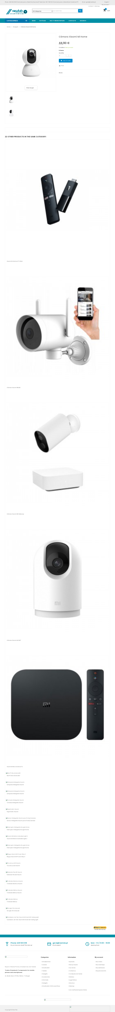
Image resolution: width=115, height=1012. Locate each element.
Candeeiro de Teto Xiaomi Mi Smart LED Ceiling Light (22, 919)
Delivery (71, 977)
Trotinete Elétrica (12, 901)
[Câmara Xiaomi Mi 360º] (57, 579)
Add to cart (66, 61)
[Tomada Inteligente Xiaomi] (15, 800)
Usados (44, 965)
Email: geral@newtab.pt (89, 2)
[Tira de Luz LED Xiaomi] (13, 863)
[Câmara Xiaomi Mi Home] (31, 99)
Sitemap (71, 986)
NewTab (15, 1010)
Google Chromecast (13, 910)
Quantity (61, 53)
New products (73, 965)
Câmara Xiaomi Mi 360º (14, 640)
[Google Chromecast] (13, 908)
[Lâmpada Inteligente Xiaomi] (15, 782)
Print (61, 66)
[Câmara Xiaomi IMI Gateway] (57, 453)
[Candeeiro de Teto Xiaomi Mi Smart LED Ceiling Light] (22, 917)
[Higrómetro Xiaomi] (12, 809)
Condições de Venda (75, 974)
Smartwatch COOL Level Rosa (51, 986)
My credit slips (100, 965)
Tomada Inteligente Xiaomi (15, 802)
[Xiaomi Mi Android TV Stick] (57, 200)
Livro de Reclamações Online (78, 990)
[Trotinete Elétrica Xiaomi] (14, 890)
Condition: (62, 47)
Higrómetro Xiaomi (12, 811)
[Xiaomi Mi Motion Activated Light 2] (17, 836)
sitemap (97, 6)
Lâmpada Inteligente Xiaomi (15, 784)
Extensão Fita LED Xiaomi (14, 874)
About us (71, 983)
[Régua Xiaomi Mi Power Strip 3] (16, 854)
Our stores (72, 968)
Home (9, 27)
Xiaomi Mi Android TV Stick (15, 261)
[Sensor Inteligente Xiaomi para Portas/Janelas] (21, 818)
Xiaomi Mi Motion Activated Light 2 (17, 838)
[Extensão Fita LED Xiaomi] (14, 872)
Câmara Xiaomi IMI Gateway (15, 514)
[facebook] (5, 980)
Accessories (46, 977)
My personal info (101, 971)
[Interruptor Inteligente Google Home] (17, 827)
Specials (71, 962)
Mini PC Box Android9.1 (13, 775)
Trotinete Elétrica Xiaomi (14, 892)
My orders (99, 962)
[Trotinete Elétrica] (12, 899)
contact (90, 6)
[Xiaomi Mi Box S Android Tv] (57, 705)
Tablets (44, 971)
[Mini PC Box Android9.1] (13, 773)
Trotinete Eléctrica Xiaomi (14, 883)
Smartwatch (46, 968)
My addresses (100, 968)
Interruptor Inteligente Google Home (18, 829)
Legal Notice (73, 980)
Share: (61, 73)
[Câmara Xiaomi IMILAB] (57, 326)
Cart (106, 10)
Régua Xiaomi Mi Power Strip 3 (16, 856)
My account (105, 4)
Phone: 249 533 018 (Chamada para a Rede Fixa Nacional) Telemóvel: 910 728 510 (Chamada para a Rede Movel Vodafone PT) (41, 2)
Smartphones (46, 962)
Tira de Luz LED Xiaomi (13, 865)
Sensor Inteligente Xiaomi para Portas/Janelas (21, 820)
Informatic (45, 980)
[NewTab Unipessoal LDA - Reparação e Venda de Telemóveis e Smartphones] (17, 11)
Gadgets (45, 974)
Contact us (72, 971)
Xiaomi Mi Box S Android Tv (15, 766)
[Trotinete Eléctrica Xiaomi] (14, 881)
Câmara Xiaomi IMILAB (13, 387)
